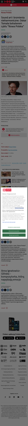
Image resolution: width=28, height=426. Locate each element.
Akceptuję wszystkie (14, 235)
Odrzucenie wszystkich (14, 231)
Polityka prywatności (19, 208)
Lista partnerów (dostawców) (8, 222)
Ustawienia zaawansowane (14, 227)
